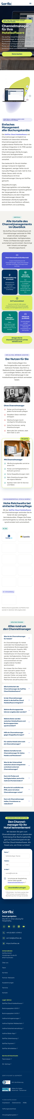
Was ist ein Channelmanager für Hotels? (14, 638)
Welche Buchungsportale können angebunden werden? (15, 711)
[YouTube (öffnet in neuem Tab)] (24, 926)
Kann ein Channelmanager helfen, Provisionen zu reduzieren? (14, 801)
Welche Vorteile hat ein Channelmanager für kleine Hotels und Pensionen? (14, 753)
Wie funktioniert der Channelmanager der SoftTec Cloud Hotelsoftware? (15, 689)
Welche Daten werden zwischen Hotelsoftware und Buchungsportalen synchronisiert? (15, 722)
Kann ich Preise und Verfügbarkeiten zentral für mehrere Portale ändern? (14, 778)
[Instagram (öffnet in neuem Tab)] (14, 926)
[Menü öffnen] (30, 4)
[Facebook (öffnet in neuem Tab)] (9, 926)
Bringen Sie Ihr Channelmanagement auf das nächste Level (17, 340)
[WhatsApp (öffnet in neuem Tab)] (4, 926)
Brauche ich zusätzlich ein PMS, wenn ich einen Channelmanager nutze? (13, 790)
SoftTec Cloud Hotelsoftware (16, 134)
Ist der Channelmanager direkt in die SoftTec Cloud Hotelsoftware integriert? (14, 700)
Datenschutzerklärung (15, 882)
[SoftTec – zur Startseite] (6, 4)
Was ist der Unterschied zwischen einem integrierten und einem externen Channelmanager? (14, 765)
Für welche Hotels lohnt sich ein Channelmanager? (14, 743)
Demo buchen (17, 54)
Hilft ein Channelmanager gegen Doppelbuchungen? (14, 734)
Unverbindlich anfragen (17, 888)
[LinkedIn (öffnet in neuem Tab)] (19, 926)
